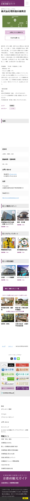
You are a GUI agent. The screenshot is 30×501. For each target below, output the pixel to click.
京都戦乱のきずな (6, 442)
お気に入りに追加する (16, 32)
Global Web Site (5, 464)
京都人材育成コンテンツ (8, 457)
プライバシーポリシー (7, 417)
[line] (18, 358)
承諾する (25, 498)
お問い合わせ (5, 422)
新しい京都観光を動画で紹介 (9, 446)
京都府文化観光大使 (7, 468)
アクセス (3, 414)
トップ (3, 346)
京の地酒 (12, 108)
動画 (2, 406)
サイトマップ (5, 427)
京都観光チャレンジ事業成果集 (10, 461)
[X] (11, 358)
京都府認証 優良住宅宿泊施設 (9, 450)
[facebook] (15, 358)
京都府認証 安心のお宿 (7, 453)
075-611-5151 (13, 174)
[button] (29, 215)
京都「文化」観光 (6, 439)
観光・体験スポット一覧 (12, 288)
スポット (10, 346)
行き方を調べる (15, 38)
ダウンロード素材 (6, 409)
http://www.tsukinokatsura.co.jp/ (10, 198)
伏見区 (11, 105)
